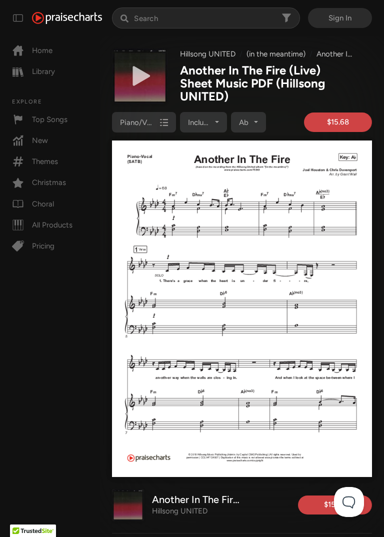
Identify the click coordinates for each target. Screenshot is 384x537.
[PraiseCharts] (67, 18)
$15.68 (338, 122)
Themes (45, 161)
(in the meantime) (276, 54)
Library (43, 71)
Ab (243, 122)
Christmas (49, 182)
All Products (52, 225)
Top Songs (50, 119)
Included (202, 122)
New (40, 140)
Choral (43, 204)
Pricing (43, 246)
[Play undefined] (140, 76)
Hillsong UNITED (208, 54)
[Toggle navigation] (18, 18)
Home (42, 50)
